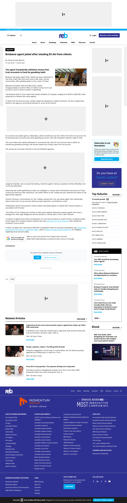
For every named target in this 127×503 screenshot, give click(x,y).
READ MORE (30, 340)
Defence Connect (11, 434)
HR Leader (8, 440)
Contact (37, 490)
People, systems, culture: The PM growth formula (45, 347)
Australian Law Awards (42, 445)
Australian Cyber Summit (43, 440)
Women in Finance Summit (72, 448)
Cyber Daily (9, 432)
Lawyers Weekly (10, 443)
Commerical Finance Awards (73, 425)
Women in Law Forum (70, 454)
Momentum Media (11, 484)
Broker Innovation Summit (43, 466)
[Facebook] (94, 481)
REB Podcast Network (100, 432)
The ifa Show (97, 440)
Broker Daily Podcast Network (102, 423)
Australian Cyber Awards (42, 437)
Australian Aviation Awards (43, 428)
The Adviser (9, 460)
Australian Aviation (11, 426)
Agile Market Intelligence (13, 490)
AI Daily (7, 423)
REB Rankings (39, 481)
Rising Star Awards (70, 440)
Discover (82, 42)
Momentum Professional (100, 453)
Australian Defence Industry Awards (46, 443)
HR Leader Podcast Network (102, 429)
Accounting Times (11, 420)
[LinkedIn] (98, 481)
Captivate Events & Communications (17, 487)
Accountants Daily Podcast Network (104, 417)
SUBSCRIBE (69, 486)
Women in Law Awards (71, 451)
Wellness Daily (10, 463)
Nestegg (8, 446)
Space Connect (10, 457)
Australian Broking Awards (43, 434)
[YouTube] (109, 481)
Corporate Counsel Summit (72, 414)
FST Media (8, 437)
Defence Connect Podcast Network (104, 426)
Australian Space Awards (43, 451)
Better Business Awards (42, 457)
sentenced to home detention (58, 221)
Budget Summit (40, 468)
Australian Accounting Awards (44, 422)
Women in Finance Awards (72, 445)
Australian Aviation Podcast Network (104, 420)
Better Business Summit (42, 460)
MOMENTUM (17, 29)
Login (94, 35)
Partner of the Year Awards (72, 431)
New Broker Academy (71, 428)
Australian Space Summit (43, 454)
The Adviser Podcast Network (102, 437)
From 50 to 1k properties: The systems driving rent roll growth (50, 366)
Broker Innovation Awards (43, 463)
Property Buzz (10, 449)
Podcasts (63, 42)
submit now (106, 184)
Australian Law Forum (41, 448)
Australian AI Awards (41, 425)
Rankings (52, 42)
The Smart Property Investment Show (105, 446)
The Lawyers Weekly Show (101, 443)
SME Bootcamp (68, 442)
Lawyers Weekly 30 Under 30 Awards (76, 422)
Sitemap (37, 493)
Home (34, 42)
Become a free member (109, 35)
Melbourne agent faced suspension (58, 230)
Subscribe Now (107, 159)
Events (92, 42)
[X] (101, 481)
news (12, 279)
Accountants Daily (11, 417)
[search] (121, 391)
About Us (37, 484)
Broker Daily (9, 429)
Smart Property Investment (14, 455)
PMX (73, 42)
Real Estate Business (12, 452)
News (43, 42)
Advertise (38, 487)
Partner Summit (69, 434)
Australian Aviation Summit (43, 431)
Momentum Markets (11, 481)
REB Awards (67, 437)
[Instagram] (105, 481)
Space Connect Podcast (100, 434)
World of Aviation (10, 466)
